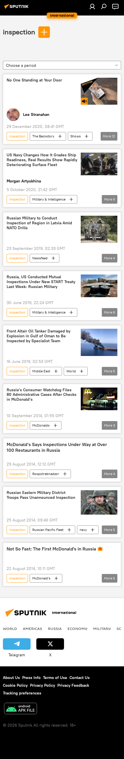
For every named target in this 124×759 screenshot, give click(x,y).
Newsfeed (40, 258)
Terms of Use (55, 677)
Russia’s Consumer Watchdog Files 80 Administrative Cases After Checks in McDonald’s (41, 395)
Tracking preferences (22, 693)
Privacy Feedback (73, 685)
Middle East (41, 371)
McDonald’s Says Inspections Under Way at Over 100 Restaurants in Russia (57, 447)
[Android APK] (20, 709)
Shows (75, 136)
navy (83, 530)
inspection (19, 32)
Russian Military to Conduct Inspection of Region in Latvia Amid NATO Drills (39, 223)
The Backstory (43, 136)
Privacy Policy (42, 685)
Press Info (31, 677)
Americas (32, 628)
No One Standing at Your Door (34, 80)
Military (102, 628)
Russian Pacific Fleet (47, 530)
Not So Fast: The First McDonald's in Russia (51, 549)
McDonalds (41, 425)
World (71, 371)
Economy (77, 628)
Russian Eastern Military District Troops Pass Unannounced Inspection (41, 495)
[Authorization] (92, 6)
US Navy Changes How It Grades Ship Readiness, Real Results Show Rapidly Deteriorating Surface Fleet (42, 160)
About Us (11, 677)
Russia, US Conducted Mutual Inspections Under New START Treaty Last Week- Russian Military (41, 282)
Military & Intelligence (48, 199)
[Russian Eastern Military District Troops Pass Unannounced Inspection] (99, 502)
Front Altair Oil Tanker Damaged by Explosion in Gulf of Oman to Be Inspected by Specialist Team (38, 336)
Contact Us (79, 677)
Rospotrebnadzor (45, 474)
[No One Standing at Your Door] (99, 91)
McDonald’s (41, 578)
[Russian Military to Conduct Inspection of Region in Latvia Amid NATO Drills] (99, 229)
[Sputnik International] (17, 8)
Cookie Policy (15, 685)
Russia (55, 628)
